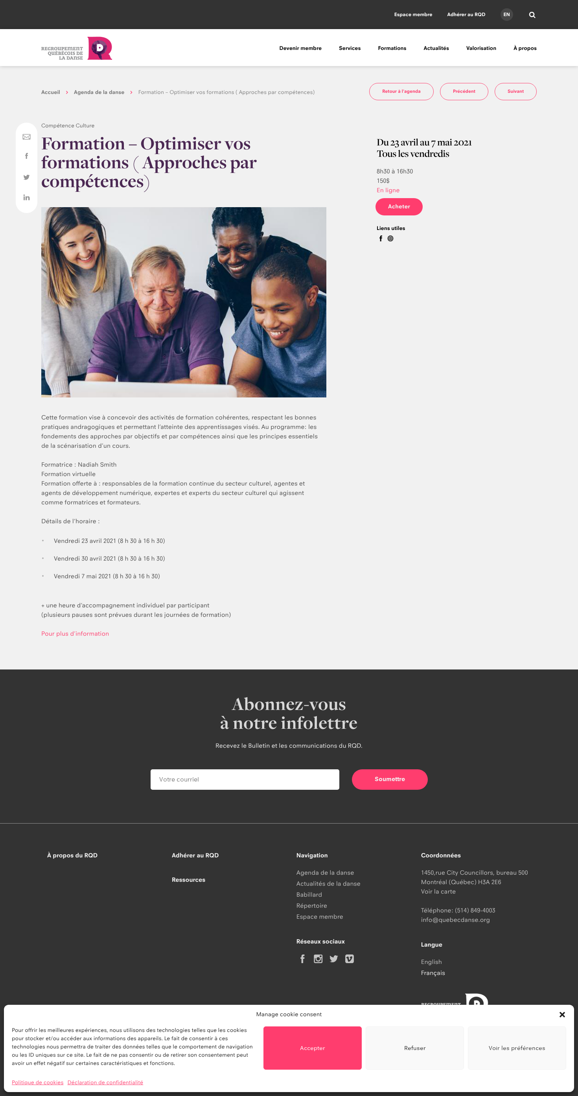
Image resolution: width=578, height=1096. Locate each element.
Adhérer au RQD (466, 14)
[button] (562, 1015)
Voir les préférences (517, 1048)
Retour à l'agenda (401, 91)
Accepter (312, 1048)
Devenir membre (300, 48)
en (506, 14)
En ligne (388, 190)
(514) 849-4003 (475, 910)
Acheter (399, 206)
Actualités (436, 48)
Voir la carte (438, 891)
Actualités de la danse (328, 883)
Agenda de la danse (99, 92)
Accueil (50, 92)
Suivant (516, 91)
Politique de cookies (38, 1082)
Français (433, 972)
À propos (525, 48)
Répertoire (311, 905)
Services (350, 48)
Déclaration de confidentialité (106, 1082)
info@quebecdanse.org (455, 919)
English (431, 961)
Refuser (415, 1048)
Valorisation (481, 48)
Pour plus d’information (76, 633)
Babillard (309, 894)
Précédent (464, 91)
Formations (392, 48)
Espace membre (413, 14)
